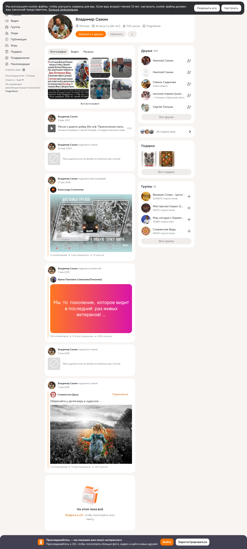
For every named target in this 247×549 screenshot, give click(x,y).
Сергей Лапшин (163, 107)
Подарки (148, 146)
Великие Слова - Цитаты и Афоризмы (177, 194)
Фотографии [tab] (58, 51)
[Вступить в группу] (189, 196)
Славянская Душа (68, 394)
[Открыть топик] (90, 128)
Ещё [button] (19, 80)
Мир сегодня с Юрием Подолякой (174, 218)
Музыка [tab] (88, 51)
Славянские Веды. (165, 229)
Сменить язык (13, 69)
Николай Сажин (163, 60)
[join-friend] (189, 60)
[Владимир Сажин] (52, 118)
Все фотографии (90, 103)
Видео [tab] (75, 51)
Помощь (30, 75)
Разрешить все (207, 8)
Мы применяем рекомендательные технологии (22, 88)
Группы (146, 186)
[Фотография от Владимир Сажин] (60, 27)
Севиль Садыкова (164, 82)
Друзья (146, 51)
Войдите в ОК (74, 515)
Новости (10, 80)
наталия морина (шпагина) (170, 93)
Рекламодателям (14, 75)
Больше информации (63, 10)
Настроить (231, 8)
